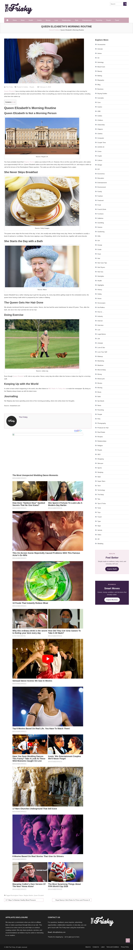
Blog (98, 84)
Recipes (100, 436)
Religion (100, 445)
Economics (101, 174)
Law (98, 329)
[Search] (125, 4)
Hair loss (100, 272)
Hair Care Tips (102, 263)
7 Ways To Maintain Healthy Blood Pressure (21, 900)
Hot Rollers (101, 307)
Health (31, 20)
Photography (101, 423)
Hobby (99, 294)
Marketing (100, 361)
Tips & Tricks (101, 503)
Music (99, 392)
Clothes (99, 133)
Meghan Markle (29, 162)
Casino (99, 107)
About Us (88, 947)
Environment (101, 187)
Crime (99, 151)
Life (98, 338)
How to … (100, 312)
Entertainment (87, 20)
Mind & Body (101, 370)
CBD (98, 111)
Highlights (100, 285)
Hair (98, 258)
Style (76, 20)
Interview (100, 325)
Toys (98, 512)
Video (99, 534)
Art (98, 58)
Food (99, 205)
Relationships (66, 20)
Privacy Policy (125, 947)
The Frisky (9, 87)
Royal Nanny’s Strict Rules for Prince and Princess (72, 900)
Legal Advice (101, 334)
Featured (100, 200)
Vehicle (99, 530)
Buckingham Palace (17, 895)
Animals (100, 49)
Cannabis (100, 98)
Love (56, 20)
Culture (99, 160)
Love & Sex (101, 347)
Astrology (100, 62)
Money (99, 374)
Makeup (100, 356)
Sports (99, 468)
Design (99, 165)
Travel (117, 20)
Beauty (99, 71)
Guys (99, 254)
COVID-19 (100, 147)
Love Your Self (102, 352)
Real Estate (101, 432)
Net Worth (100, 401)
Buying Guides (102, 93)
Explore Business (112, 600)
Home (15, 20)
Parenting (99, 20)
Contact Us (96, 947)
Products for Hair (103, 428)
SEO (98, 454)
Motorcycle (101, 379)
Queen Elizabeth (9, 91)
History (99, 289)
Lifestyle (100, 343)
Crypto (99, 156)
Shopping (100, 459)
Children (100, 120)
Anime (99, 53)
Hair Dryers (101, 267)
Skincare (100, 463)
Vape (99, 526)
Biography (100, 80)
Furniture (100, 214)
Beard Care (101, 67)
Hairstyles (100, 276)
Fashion (100, 196)
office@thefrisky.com (59, 932)
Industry (100, 316)
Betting (99, 75)
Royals (108, 20)
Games (99, 227)
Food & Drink (101, 209)
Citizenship (101, 124)
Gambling (100, 223)
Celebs (39, 20)
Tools (99, 508)
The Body (100, 494)
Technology (101, 490)
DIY (98, 169)
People (99, 414)
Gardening (100, 231)
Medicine (100, 365)
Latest (102, 947)
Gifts (98, 236)
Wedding (100, 543)
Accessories (101, 44)
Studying (100, 472)
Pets (98, 419)
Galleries (100, 218)
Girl (98, 240)
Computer (100, 138)
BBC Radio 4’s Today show (57, 388)
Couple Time (101, 142)
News (23, 20)
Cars (99, 102)
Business (100, 89)
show (13, 102)
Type (99, 521)
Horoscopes (101, 303)
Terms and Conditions (113, 947)
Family (99, 191)
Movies (48, 20)
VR (98, 539)
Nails (99, 396)
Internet (100, 321)
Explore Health (112, 569)
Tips (98, 499)
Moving (99, 387)
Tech (99, 485)
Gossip (99, 245)
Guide (99, 249)
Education (100, 178)
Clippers (100, 129)
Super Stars (101, 481)
